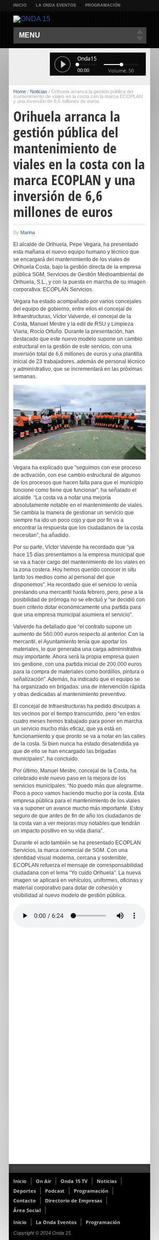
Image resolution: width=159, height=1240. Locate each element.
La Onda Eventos (56, 5)
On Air (43, 1181)
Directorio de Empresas (73, 1200)
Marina (27, 232)
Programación (103, 5)
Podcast (54, 1190)
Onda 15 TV (74, 1181)
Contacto (24, 1200)
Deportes (24, 1190)
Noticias (38, 91)
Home (19, 91)
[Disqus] (79, 1049)
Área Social (27, 1210)
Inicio (19, 5)
